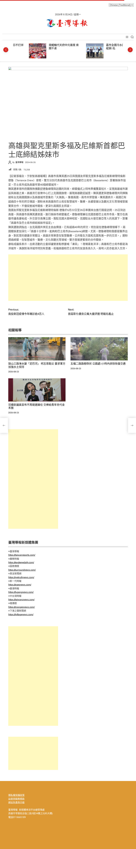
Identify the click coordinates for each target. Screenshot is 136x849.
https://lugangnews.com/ (21, 592)
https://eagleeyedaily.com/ (21, 562)
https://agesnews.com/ (19, 584)
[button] (5, 49)
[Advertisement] (68, 277)
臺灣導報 (19, 162)
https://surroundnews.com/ (22, 570)
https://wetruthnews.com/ (21, 577)
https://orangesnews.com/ (21, 607)
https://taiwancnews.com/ (21, 599)
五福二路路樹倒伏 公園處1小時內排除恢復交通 (98, 363)
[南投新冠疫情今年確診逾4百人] (4, 425)
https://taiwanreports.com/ (21, 555)
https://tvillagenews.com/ (20, 614)
